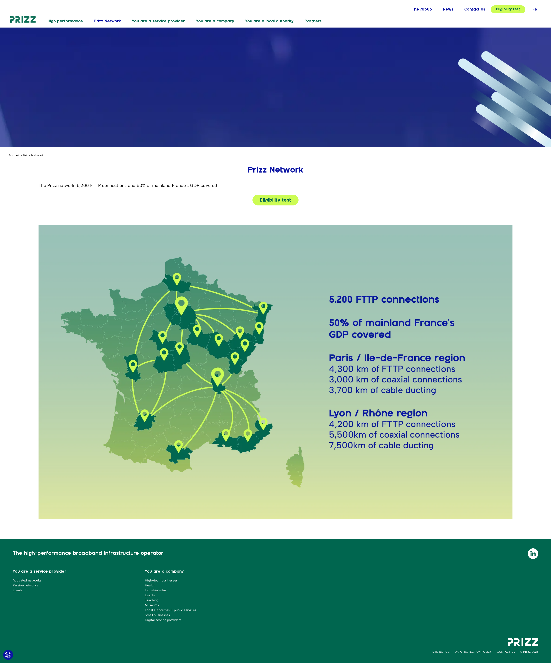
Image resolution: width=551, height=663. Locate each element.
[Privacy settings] (8, 655)
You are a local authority (269, 21)
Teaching (152, 600)
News (448, 9)
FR (534, 9)
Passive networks (25, 585)
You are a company (215, 21)
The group (422, 9)
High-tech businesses (161, 580)
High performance (65, 21)
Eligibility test (508, 9)
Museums (152, 605)
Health (150, 585)
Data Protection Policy (473, 651)
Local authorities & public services (170, 610)
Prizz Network (107, 21)
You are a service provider (158, 21)
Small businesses (157, 615)
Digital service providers (163, 620)
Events (18, 590)
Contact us (474, 9)
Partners (313, 21)
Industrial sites (155, 590)
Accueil (14, 155)
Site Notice (441, 651)
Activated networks (27, 580)
